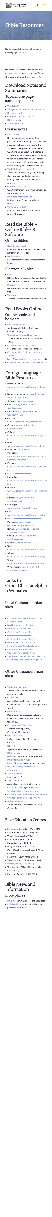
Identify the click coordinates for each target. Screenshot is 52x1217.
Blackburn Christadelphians (20, 625)
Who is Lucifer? (14, 106)
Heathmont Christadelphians (20, 639)
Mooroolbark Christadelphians (21, 642)
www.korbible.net (23, 473)
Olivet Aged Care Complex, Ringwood (24, 659)
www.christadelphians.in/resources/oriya (26, 515)
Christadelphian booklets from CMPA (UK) (27, 362)
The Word (12, 295)
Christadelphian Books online (20, 345)
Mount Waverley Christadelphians (23, 646)
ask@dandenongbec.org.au (28, 49)
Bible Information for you (18, 759)
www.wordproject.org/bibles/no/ (22, 508)
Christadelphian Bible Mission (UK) (23, 797)
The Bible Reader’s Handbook (20, 169)
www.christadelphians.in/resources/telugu (26, 556)
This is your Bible (15, 780)
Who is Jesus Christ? (16, 123)
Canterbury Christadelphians (20, 632)
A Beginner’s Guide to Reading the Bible (25, 109)
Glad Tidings (13, 697)
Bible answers (13, 134)
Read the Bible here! (16, 246)
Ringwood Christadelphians (20, 649)
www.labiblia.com (23, 542)
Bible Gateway (14, 256)
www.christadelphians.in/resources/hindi (26, 446)
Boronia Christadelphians (19, 628)
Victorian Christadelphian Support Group (26, 656)
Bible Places (12, 900)
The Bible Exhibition (16, 687)
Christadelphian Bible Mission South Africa (27, 794)
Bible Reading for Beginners (20, 196)
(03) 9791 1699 (19, 52)
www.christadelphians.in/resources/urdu (26, 563)
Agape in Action (14, 773)
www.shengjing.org (24, 401)
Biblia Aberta (25, 522)
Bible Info (11, 746)
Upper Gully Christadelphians (21, 652)
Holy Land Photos (15, 904)
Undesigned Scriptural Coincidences (23, 335)
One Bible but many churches (20, 116)
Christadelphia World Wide (20, 725)
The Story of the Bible (17, 207)
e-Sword (11, 274)
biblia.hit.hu (23, 449)
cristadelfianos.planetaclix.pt (20, 525)
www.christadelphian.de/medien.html (24, 421)
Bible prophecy (14, 120)
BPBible (11, 284)
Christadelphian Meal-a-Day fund (22, 790)
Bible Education (14, 735)
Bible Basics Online (16, 324)
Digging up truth (14, 113)
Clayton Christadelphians (19, 635)
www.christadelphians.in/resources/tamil (26, 549)
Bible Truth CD (14, 711)
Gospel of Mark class (16, 186)
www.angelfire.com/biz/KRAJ (27, 518)
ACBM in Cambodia (16, 801)
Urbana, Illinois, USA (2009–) (20, 863)
